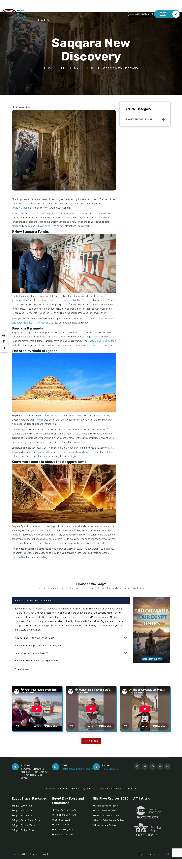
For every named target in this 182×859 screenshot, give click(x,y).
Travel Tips (131, 788)
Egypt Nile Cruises (23, 815)
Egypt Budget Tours (24, 830)
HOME (41, 7)
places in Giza (19, 557)
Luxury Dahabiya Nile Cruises (109, 820)
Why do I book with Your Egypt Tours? (34, 638)
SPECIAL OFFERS (104, 7)
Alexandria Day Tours (65, 814)
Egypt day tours (91, 452)
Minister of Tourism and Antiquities (51, 213)
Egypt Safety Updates (83, 788)
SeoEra (15, 854)
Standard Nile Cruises (106, 810)
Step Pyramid (36, 419)
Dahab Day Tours (63, 824)
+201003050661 (110, 769)
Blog (140, 854)
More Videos (90, 740)
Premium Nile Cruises (105, 825)
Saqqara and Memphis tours (102, 341)
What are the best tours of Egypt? (33, 600)
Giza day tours (90, 318)
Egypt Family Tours (23, 810)
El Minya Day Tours (64, 834)
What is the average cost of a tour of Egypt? (38, 645)
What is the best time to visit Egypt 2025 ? (37, 660)
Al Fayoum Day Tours (65, 810)
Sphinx (75, 447)
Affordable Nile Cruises (106, 805)
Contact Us (153, 854)
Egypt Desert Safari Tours (27, 820)
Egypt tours (44, 226)
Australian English (139, 14)
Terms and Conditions (56, 788)
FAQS (167, 854)
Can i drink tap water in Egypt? (31, 653)
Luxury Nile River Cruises (107, 815)
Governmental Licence (110, 788)
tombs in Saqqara (20, 207)
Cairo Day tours (62, 819)
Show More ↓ (23, 669)
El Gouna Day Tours (64, 829)
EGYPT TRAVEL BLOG (138, 119)
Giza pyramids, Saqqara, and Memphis (31, 322)
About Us (43, 20)
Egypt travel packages (61, 345)
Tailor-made (163, 14)
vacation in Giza (44, 452)
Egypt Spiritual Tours (24, 825)
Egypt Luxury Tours (24, 805)
